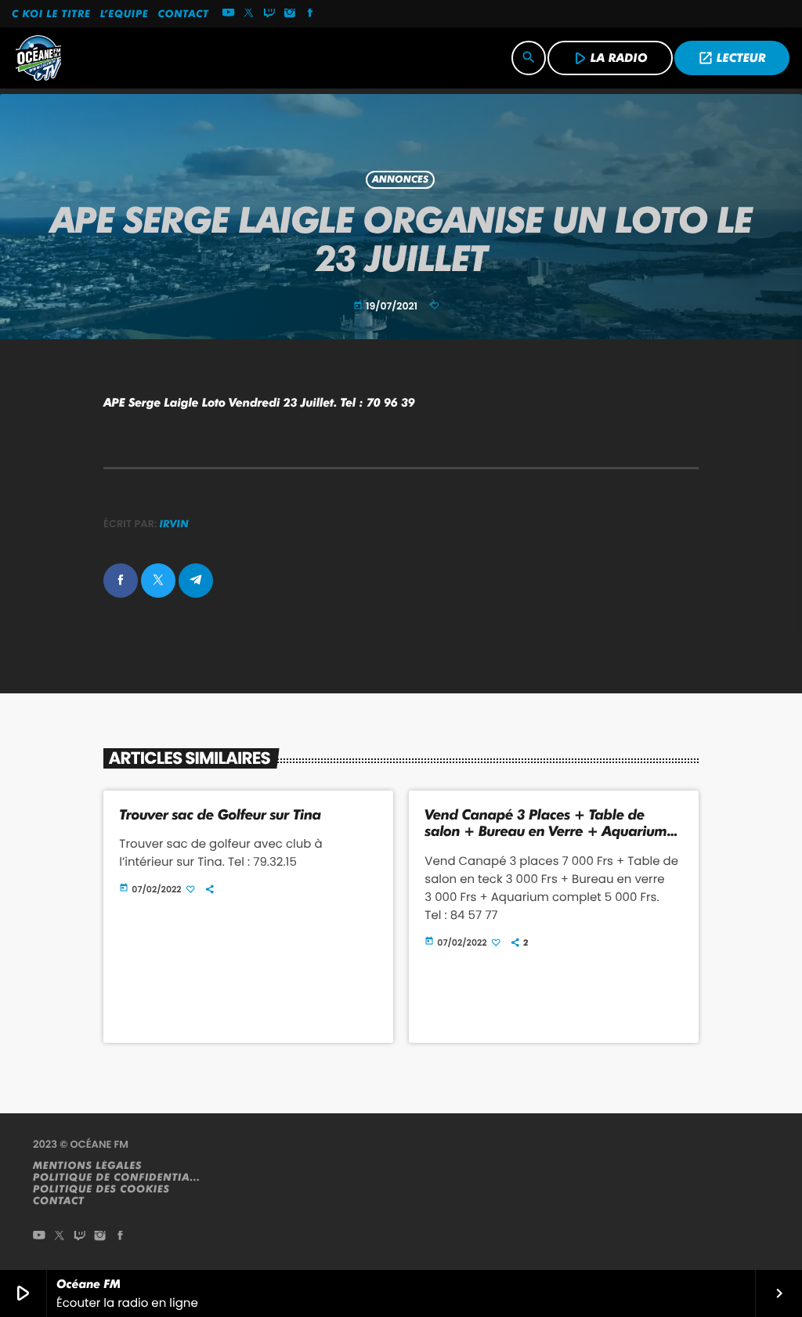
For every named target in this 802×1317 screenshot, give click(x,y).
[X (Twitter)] (249, 14)
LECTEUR (732, 58)
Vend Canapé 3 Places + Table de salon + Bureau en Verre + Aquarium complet (545, 832)
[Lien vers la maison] (38, 58)
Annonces (400, 180)
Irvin (174, 524)
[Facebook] (310, 14)
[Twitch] (269, 14)
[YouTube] (228, 14)
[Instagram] (290, 14)
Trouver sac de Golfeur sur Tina (220, 815)
